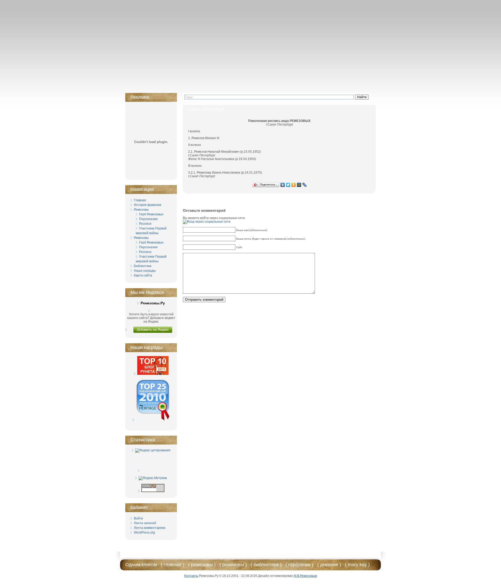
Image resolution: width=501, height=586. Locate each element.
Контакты (191, 576)
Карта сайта (143, 275)
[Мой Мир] (299, 184)
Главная (140, 200)
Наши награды (145, 271)
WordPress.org (144, 532)
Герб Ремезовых (151, 214)
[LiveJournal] (304, 184)
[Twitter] (288, 184)
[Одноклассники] (293, 184)
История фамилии (147, 205)
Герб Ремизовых (151, 242)
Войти (138, 518)
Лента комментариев (149, 528)
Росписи (145, 224)
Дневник (329, 564)
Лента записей (145, 523)
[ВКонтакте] (282, 184)
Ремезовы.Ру (153, 303)
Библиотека (142, 266)
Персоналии (148, 219)
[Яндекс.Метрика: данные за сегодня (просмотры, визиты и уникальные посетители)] (153, 478)
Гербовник (299, 564)
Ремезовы (141, 209)
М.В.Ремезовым (305, 576)
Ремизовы (141, 238)
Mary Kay (357, 564)
